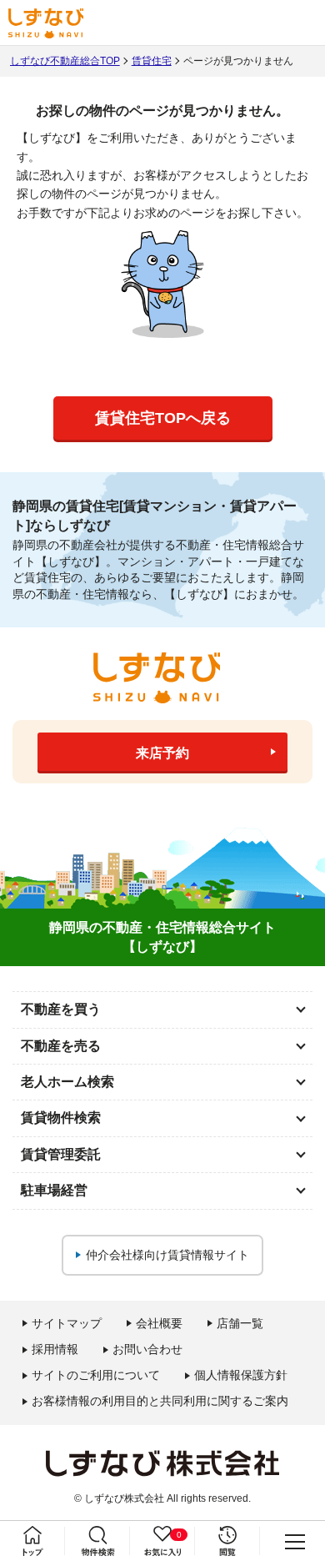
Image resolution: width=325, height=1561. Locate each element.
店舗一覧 (240, 1323)
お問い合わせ (147, 1349)
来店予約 (162, 753)
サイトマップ (67, 1323)
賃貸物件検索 (61, 1117)
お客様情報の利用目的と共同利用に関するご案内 (160, 1400)
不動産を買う (61, 1009)
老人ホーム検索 (67, 1082)
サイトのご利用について (96, 1375)
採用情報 (55, 1349)
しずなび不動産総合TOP (65, 61)
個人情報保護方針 (241, 1375)
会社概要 (159, 1323)
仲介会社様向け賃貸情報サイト (167, 1254)
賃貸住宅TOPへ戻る (163, 418)
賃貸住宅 (152, 61)
